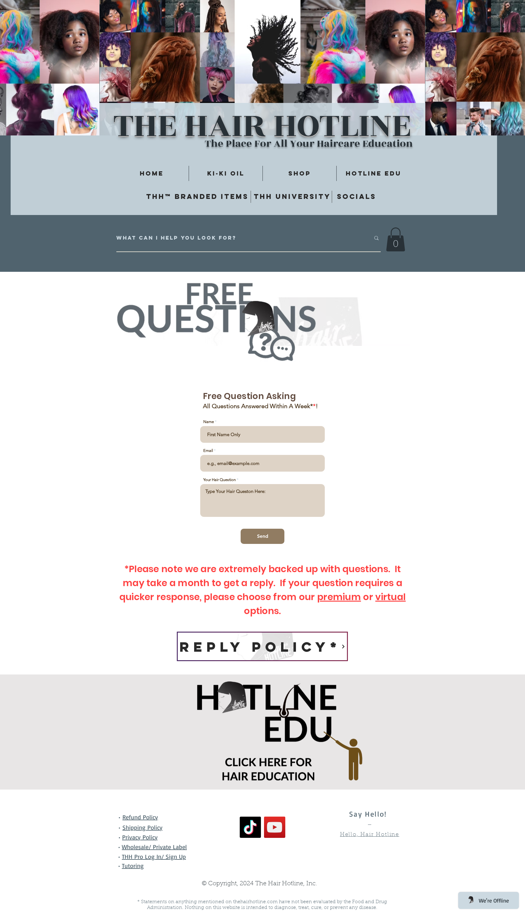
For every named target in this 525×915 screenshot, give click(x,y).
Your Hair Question (219, 480)
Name (208, 422)
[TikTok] (250, 827)
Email (208, 450)
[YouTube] (274, 827)
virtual (390, 596)
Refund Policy (140, 817)
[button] (396, 239)
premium (339, 596)
